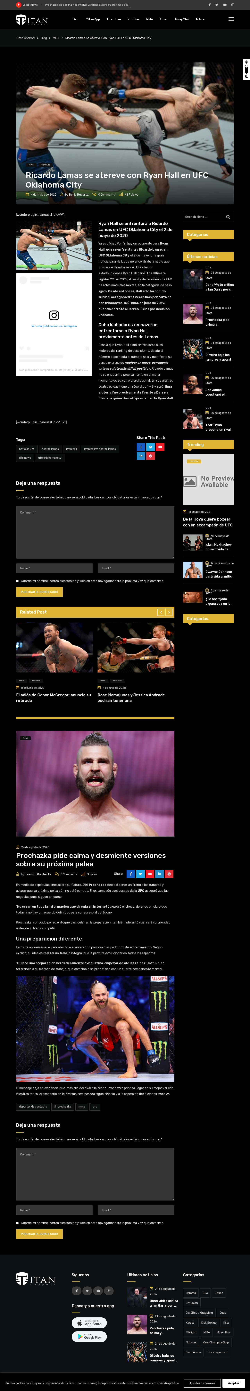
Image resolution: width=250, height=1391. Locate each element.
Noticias (134, 19)
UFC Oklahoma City (49, 457)
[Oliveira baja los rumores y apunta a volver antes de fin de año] (193, 349)
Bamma (191, 1293)
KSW (226, 1322)
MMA (149, 19)
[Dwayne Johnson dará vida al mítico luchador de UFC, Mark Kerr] (193, 570)
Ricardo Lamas (50, 449)
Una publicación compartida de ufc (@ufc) (45, 369)
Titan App (93, 19)
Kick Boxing (209, 1322)
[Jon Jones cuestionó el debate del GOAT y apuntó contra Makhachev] (193, 384)
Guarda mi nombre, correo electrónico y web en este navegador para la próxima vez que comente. (92, 581)
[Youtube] (160, 447)
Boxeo (164, 19)
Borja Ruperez (79, 194)
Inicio (75, 19)
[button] (160, 612)
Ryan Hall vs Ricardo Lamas (100, 449)
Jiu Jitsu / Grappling (199, 1312)
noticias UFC (26, 449)
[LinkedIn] (141, 456)
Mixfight (191, 1332)
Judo (223, 1312)
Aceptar (233, 1383)
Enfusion (192, 1303)
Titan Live (113, 19)
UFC (95, 1106)
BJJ (205, 1293)
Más (199, 19)
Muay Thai (182, 19)
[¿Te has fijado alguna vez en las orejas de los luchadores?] (193, 597)
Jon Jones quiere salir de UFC (62, 695)
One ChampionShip (216, 1342)
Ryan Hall (71, 449)
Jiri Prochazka (62, 1106)
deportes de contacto (33, 1106)
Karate (190, 1322)
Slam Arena (193, 1352)
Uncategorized (217, 1352)
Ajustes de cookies (202, 1383)
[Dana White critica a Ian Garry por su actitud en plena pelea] (193, 279)
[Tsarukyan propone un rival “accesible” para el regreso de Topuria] (193, 419)
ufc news (25, 457)
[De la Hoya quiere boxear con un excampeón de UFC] (208, 479)
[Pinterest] (150, 456)
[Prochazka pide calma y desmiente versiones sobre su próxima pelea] (193, 314)
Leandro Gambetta (38, 874)
